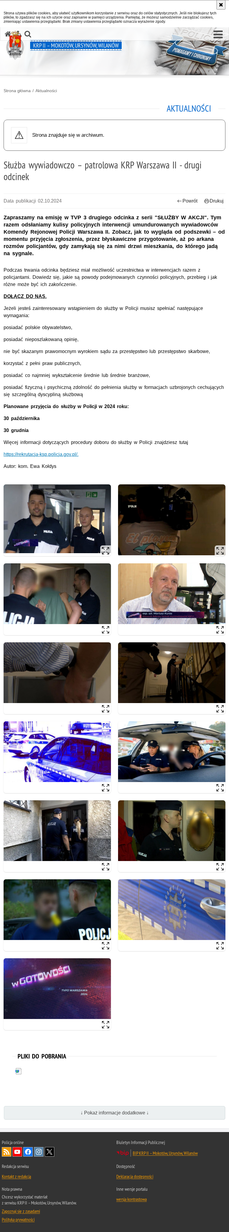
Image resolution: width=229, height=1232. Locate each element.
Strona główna (17, 90)
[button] (218, 34)
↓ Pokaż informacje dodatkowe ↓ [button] (115, 1112)
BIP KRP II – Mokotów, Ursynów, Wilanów (165, 1153)
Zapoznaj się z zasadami (21, 1211)
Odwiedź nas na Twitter (49, 1152)
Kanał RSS (6, 1152)
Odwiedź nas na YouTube (17, 1152)
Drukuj (217, 200)
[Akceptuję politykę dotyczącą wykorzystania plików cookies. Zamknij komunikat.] (220, 5)
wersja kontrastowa (131, 1199)
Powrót (189, 200)
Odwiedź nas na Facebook (28, 1152)
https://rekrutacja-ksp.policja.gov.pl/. (41, 454)
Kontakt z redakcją (16, 1176)
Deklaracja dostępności (134, 1176)
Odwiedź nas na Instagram (39, 1152)
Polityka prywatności (18, 1219)
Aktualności (46, 90)
